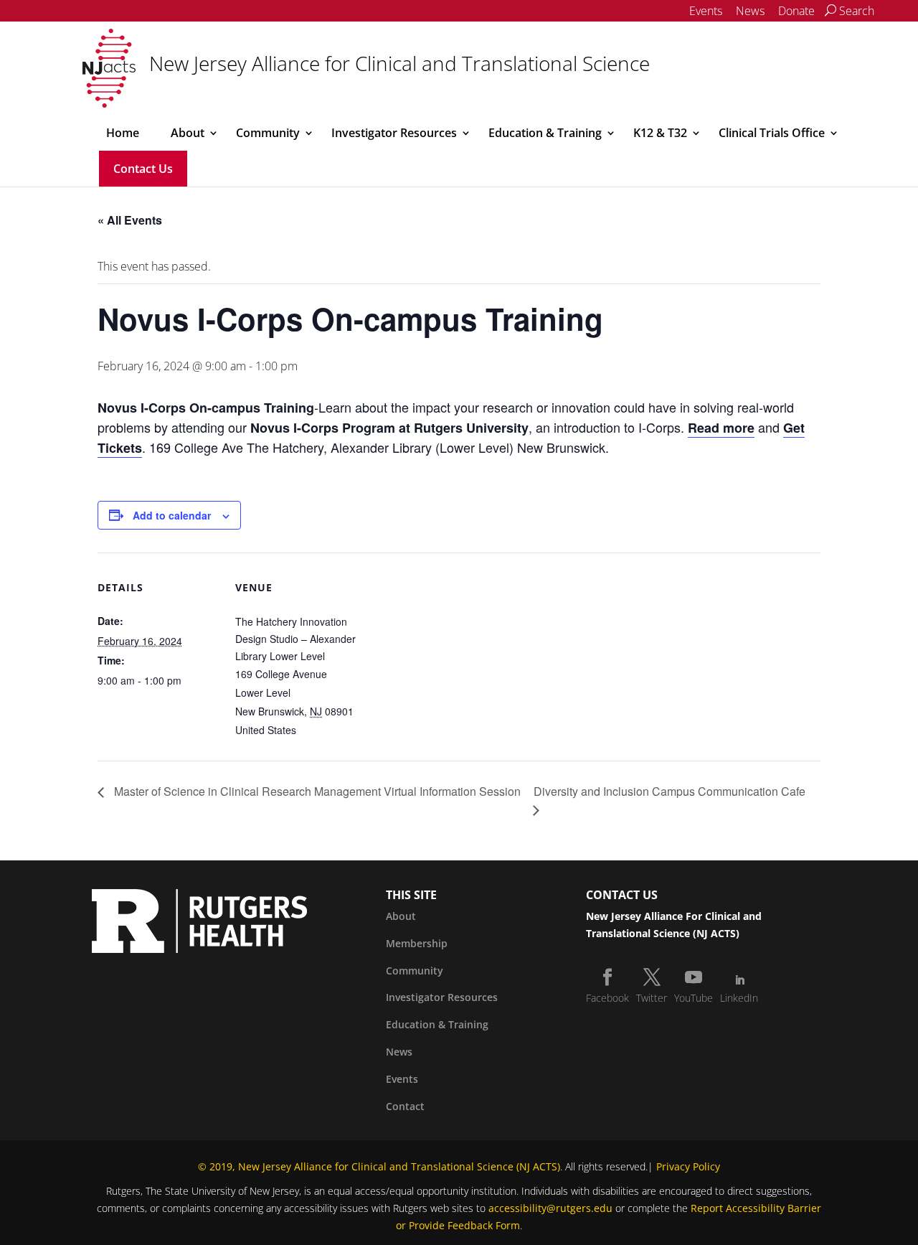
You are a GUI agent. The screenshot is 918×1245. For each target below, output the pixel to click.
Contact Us (143, 169)
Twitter (651, 998)
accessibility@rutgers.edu (550, 1208)
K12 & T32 (660, 133)
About (187, 133)
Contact (405, 1106)
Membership (417, 943)
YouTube (693, 998)
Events (705, 11)
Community (268, 133)
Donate (796, 11)
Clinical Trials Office (772, 133)
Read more (721, 427)
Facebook (607, 998)
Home (122, 133)
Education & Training (545, 133)
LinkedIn (739, 998)
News (750, 11)
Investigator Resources (394, 133)
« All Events (130, 220)
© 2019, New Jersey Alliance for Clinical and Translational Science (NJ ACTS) (379, 1166)
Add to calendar (172, 515)
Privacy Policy (688, 1166)
